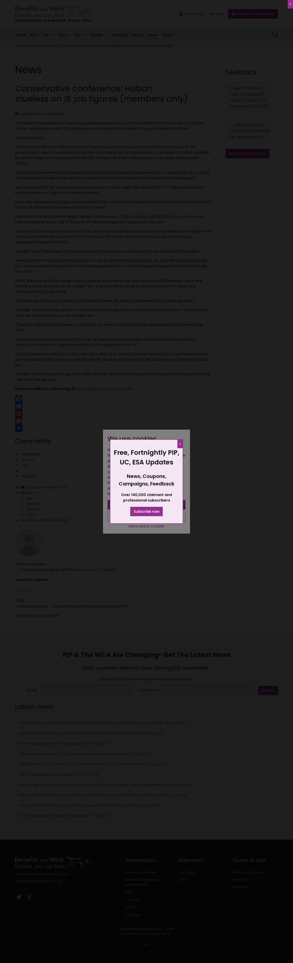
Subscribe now (146, 511)
